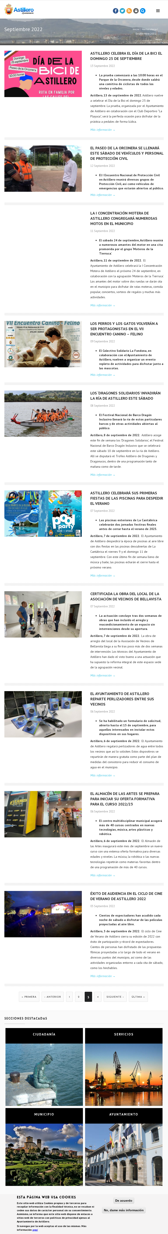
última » (138, 997)
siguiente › (115, 997)
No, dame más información (124, 1210)
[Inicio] (19, 8)
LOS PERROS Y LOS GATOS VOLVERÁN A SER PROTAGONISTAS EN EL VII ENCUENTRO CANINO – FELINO (124, 328)
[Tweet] (122, 11)
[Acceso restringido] (136, 11)
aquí (35, 1229)
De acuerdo (123, 1200)
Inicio (136, 29)
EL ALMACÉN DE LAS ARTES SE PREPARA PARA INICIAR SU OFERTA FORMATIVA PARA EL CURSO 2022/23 (124, 799)
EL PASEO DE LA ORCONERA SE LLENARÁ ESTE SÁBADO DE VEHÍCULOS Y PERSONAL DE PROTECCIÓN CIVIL (126, 153)
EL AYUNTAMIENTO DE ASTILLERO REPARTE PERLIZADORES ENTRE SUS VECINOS (122, 699)
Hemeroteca (149, 29)
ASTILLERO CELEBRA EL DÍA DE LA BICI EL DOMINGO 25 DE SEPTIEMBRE (126, 56)
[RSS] (129, 11)
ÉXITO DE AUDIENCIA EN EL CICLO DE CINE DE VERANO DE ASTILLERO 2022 (126, 896)
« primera (29, 997)
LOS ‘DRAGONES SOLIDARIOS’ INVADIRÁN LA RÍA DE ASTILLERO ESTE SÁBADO (125, 395)
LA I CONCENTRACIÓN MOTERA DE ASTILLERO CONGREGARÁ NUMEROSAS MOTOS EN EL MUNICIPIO (123, 218)
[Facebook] (116, 11)
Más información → (103, 130)
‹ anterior (52, 997)
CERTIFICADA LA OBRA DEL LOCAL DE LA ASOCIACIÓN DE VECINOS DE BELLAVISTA (125, 596)
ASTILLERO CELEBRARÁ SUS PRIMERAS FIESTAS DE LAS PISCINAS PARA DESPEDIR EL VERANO (126, 498)
